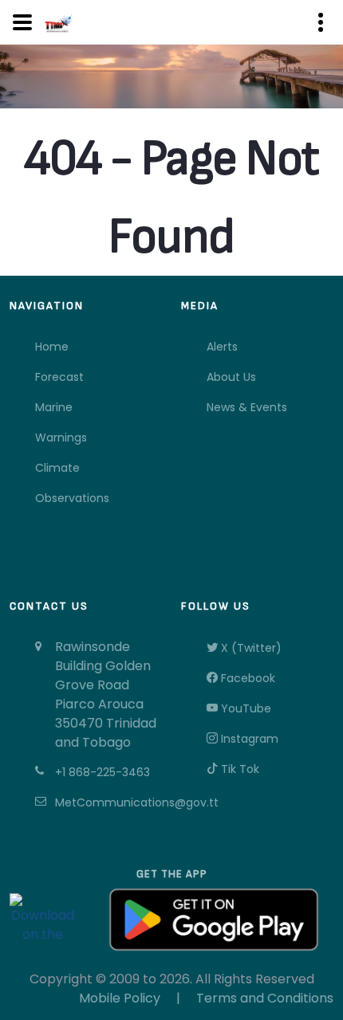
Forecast (59, 377)
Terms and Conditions (264, 998)
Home (52, 347)
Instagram (248, 739)
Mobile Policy (119, 998)
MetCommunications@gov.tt (108, 802)
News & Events (247, 407)
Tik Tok (238, 769)
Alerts (222, 347)
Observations (72, 498)
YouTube (244, 708)
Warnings (61, 437)
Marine (54, 407)
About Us (231, 377)
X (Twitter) (250, 648)
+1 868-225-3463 (102, 772)
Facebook (246, 678)
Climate (57, 468)
